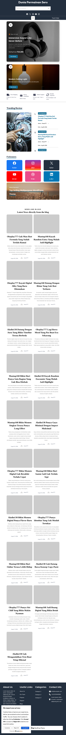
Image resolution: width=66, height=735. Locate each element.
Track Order (55, 18)
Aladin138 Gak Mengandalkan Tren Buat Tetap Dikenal (19, 657)
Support (22, 700)
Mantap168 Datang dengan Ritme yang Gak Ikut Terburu (46, 286)
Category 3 (38, 697)
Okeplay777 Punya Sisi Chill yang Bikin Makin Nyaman (20, 610)
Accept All (25, 728)
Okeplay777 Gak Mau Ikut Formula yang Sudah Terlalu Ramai (47, 118)
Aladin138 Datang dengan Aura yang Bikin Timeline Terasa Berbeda (19, 332)
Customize (7, 728)
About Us (22, 691)
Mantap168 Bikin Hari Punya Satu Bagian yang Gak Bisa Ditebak (19, 379)
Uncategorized (42, 113)
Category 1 (38, 691)
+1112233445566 (56, 694)
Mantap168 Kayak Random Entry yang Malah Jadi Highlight (47, 137)
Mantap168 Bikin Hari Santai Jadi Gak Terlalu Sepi (46, 474)
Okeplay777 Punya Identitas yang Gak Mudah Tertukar (46, 520)
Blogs (21, 703)
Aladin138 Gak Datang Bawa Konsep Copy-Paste (46, 565)
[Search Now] (49, 8)
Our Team (22, 694)
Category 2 (38, 694)
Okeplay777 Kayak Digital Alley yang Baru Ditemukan (19, 286)
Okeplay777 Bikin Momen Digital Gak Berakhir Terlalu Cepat (19, 474)
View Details (13, 56)
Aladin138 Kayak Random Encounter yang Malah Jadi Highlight (46, 379)
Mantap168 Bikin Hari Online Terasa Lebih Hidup (19, 565)
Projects (22, 697)
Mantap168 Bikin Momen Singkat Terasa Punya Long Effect (19, 425)
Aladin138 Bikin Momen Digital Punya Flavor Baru (19, 519)
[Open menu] (33, 18)
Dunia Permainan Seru (33, 2)
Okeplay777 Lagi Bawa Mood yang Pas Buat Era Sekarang (46, 332)
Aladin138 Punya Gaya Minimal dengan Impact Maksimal (46, 425)
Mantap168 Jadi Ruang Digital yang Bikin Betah (46, 609)
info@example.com (56, 691)
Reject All (16, 728)
